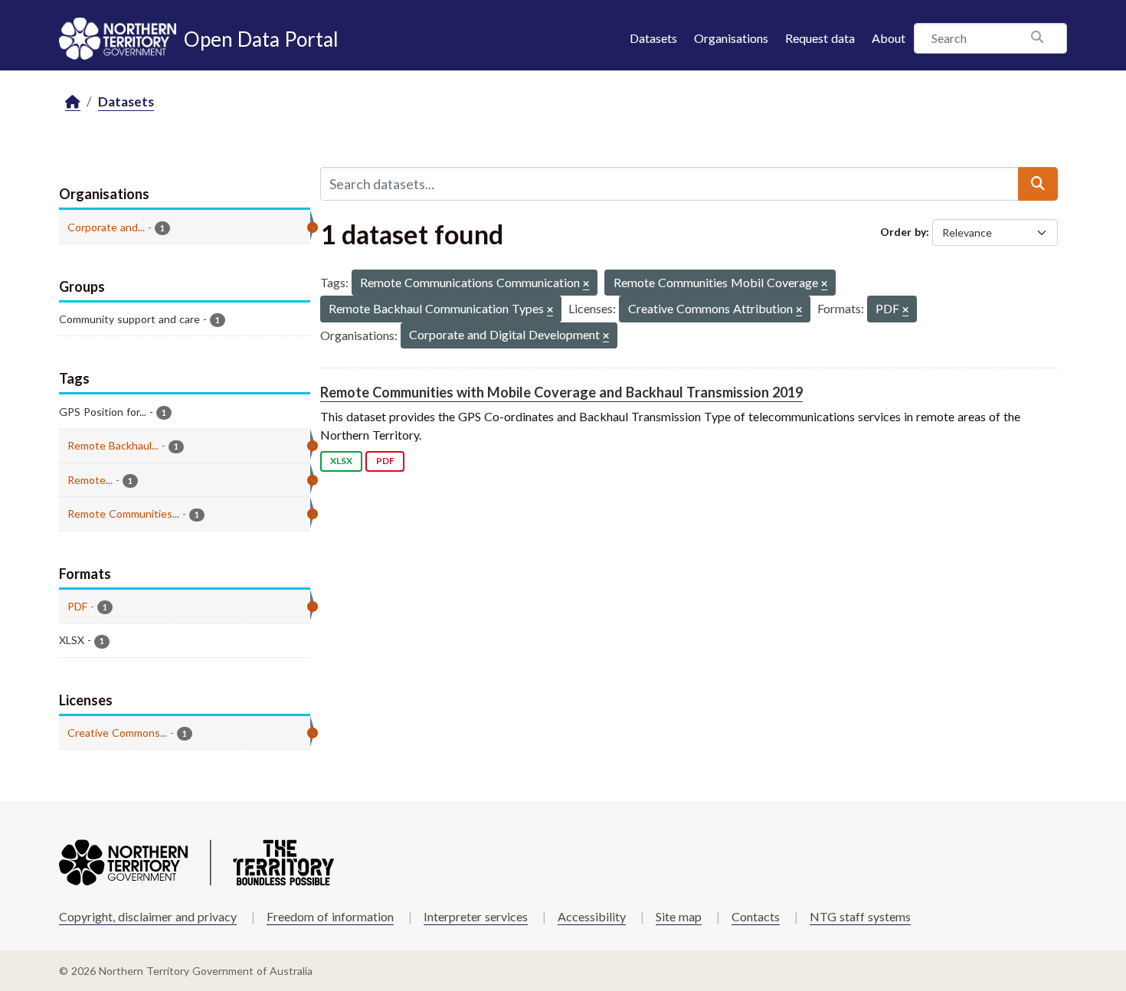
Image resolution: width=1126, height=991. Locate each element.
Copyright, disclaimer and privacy (148, 916)
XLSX (341, 460)
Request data (820, 38)
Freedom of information (330, 916)
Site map (679, 916)
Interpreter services (476, 916)
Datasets (653, 38)
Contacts (756, 916)
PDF (385, 460)
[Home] (72, 102)
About (888, 38)
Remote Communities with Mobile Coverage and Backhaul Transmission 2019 (561, 392)
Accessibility (592, 916)
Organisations (731, 38)
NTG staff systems (860, 916)
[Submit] (1038, 184)
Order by (903, 231)
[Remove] (586, 284)
